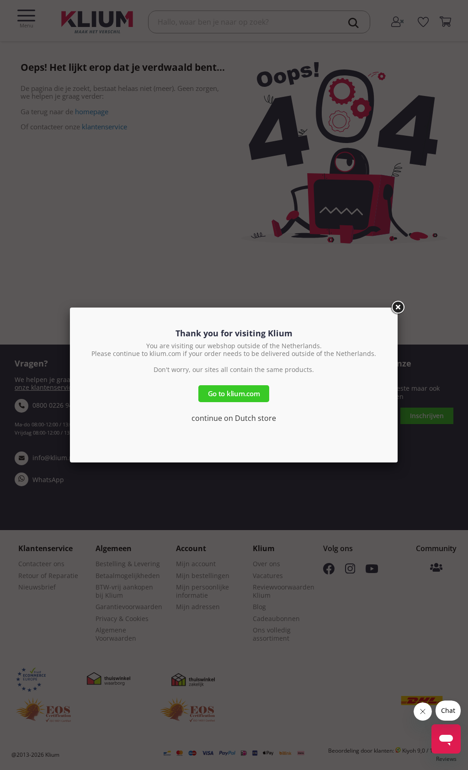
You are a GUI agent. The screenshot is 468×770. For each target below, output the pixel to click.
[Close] (397, 307)
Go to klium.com (234, 393)
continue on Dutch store (233, 418)
